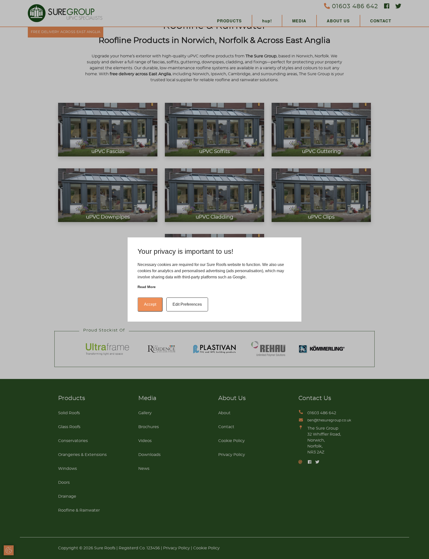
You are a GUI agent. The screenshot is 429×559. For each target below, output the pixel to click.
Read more (147, 287)
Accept (150, 304)
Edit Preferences (187, 304)
